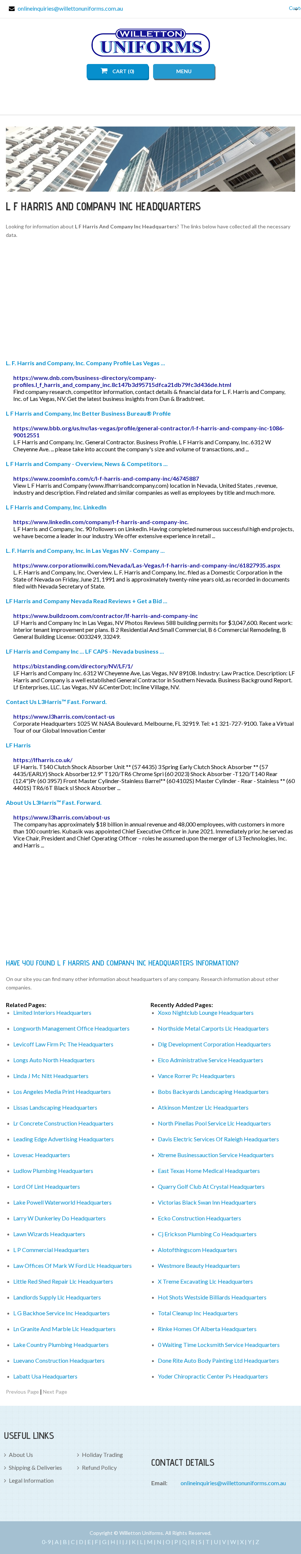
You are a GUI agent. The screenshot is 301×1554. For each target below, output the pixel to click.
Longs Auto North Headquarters (54, 1059)
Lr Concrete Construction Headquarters (63, 1123)
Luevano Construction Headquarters (59, 1360)
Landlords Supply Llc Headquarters (57, 1297)
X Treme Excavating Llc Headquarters (205, 1281)
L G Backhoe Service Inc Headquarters (61, 1312)
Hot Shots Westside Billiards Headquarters (212, 1297)
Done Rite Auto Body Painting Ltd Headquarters (218, 1360)
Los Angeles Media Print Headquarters (62, 1091)
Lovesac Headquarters (41, 1154)
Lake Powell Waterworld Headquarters (62, 1202)
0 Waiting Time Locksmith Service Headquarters (219, 1344)
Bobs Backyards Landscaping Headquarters (213, 1091)
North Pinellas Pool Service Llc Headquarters (214, 1123)
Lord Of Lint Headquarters (46, 1186)
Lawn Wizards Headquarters (49, 1233)
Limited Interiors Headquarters (52, 1012)
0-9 (46, 1541)
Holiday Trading (102, 1454)
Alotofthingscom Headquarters (197, 1249)
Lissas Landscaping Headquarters (55, 1107)
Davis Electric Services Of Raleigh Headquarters (218, 1138)
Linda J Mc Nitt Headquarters (50, 1075)
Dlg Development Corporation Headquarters (214, 1044)
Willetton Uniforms (150, 43)
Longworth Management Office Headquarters (71, 1028)
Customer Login (291, 8)
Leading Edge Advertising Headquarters (63, 1138)
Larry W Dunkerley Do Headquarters (59, 1218)
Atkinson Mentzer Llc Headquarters (203, 1107)
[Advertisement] (150, 300)
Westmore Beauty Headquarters (199, 1265)
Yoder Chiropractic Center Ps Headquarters (213, 1376)
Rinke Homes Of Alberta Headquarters (207, 1328)
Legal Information (31, 1480)
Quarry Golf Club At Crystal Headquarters (211, 1186)
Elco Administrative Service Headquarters (210, 1059)
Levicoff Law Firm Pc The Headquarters (63, 1044)
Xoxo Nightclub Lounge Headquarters (206, 1012)
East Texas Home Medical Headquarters (209, 1170)
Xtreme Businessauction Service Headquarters (216, 1154)
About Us (21, 1454)
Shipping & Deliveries (35, 1467)
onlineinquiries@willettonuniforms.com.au (70, 8)
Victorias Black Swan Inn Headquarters (207, 1202)
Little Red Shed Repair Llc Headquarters (63, 1281)
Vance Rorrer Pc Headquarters (196, 1075)
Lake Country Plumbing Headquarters (61, 1344)
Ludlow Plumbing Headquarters (53, 1170)
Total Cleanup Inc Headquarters (198, 1312)
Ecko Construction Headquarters (199, 1218)
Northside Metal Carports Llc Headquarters (213, 1028)
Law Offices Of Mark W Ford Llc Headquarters (72, 1265)
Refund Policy (99, 1467)
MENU (184, 71)
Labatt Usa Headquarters (45, 1376)
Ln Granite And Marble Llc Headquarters (64, 1328)
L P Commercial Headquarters (51, 1249)
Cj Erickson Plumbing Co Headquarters (207, 1233)
